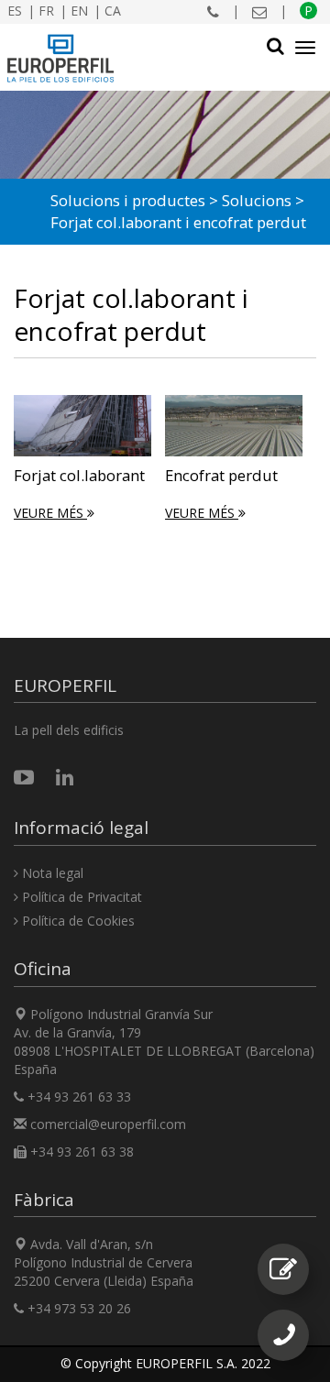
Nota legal (50, 873)
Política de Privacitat (80, 896)
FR (46, 10)
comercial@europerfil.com (108, 1124)
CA (112, 10)
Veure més (50, 512)
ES (14, 10)
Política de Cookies (76, 920)
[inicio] (61, 58)
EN (79, 10)
